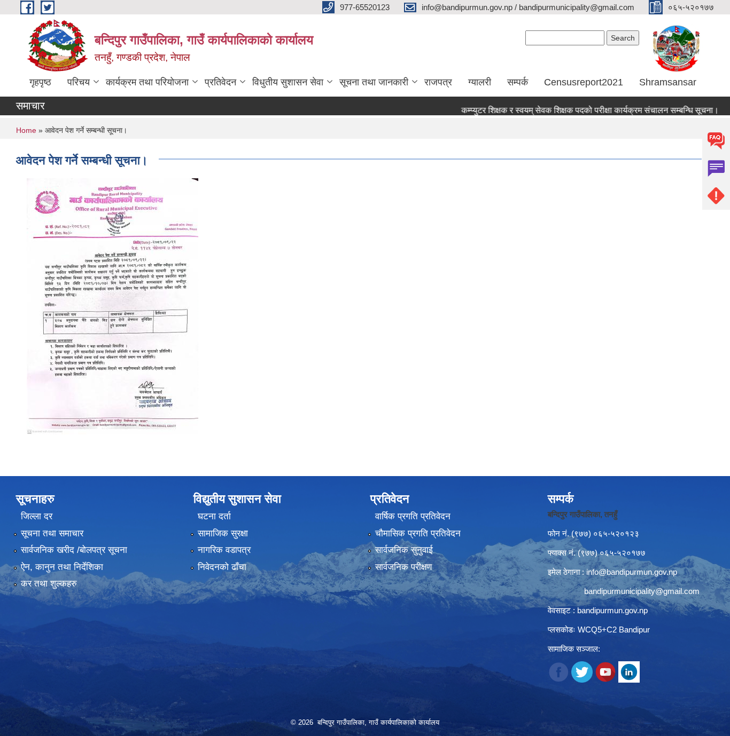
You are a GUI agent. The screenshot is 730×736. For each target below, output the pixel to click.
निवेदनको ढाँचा (222, 567)
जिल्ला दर (36, 516)
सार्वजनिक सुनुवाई (404, 550)
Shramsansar (667, 82)
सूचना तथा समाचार (52, 533)
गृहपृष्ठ (40, 82)
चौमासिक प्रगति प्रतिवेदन (418, 533)
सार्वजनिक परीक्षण (403, 567)
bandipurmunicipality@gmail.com (642, 591)
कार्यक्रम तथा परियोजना (147, 82)
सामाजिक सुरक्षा (223, 533)
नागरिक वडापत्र (224, 550)
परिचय (78, 82)
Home (26, 130)
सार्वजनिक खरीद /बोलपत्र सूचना (74, 550)
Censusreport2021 (583, 82)
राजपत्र (438, 82)
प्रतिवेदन (220, 82)
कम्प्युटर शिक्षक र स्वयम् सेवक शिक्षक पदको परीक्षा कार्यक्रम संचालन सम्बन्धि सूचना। (573, 110)
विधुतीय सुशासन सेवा (287, 82)
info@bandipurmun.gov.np (631, 571)
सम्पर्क (517, 82)
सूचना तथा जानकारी (373, 82)
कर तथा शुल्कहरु (49, 584)
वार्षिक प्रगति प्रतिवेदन (413, 516)
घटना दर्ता (214, 516)
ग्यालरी (479, 82)
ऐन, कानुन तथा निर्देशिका (62, 567)
